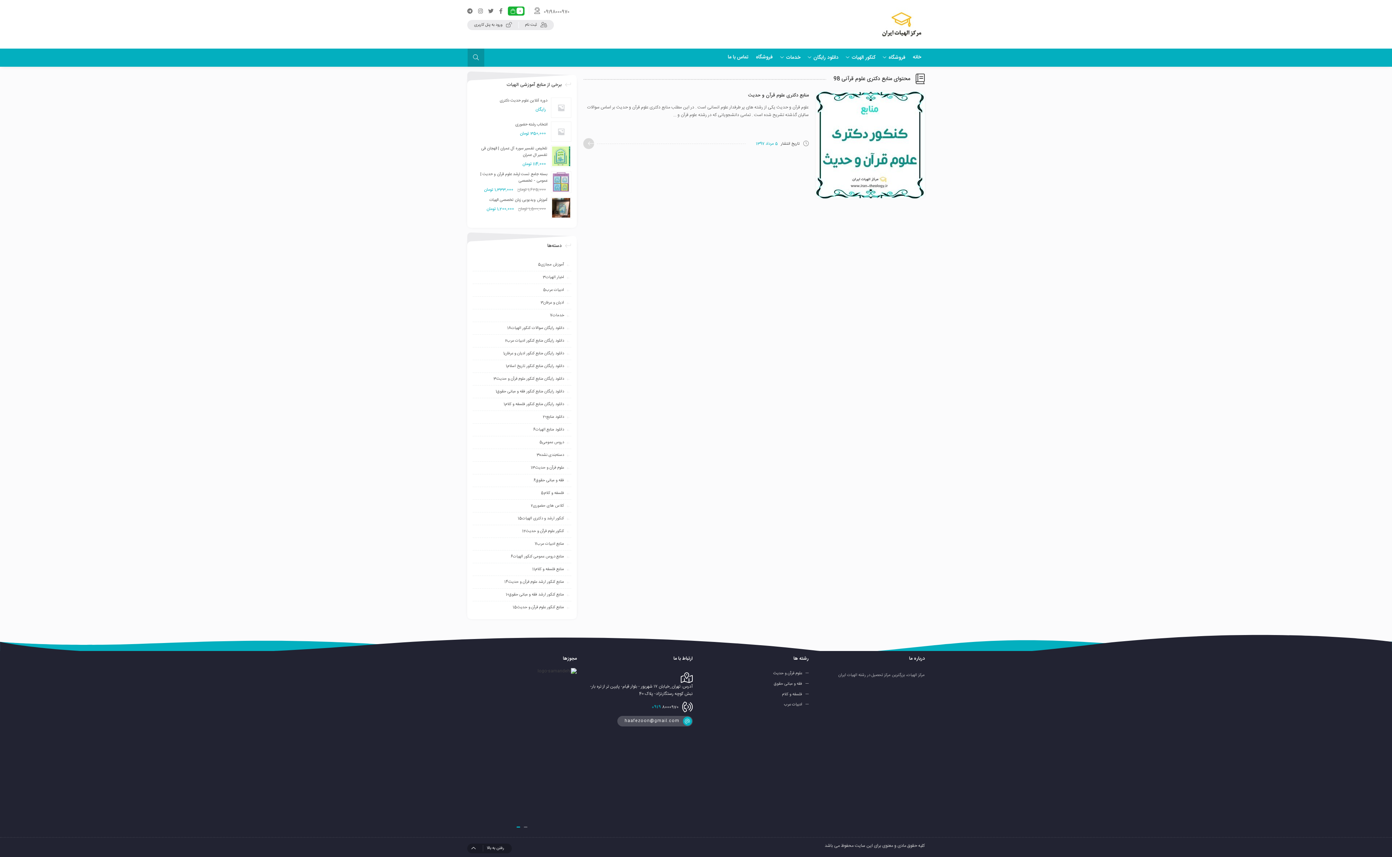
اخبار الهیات (553, 277)
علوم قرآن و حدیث (547, 468)
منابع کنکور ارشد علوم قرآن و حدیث (534, 582)
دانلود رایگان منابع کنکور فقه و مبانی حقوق (530, 391)
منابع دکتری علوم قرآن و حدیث (778, 95)
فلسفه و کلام (552, 493)
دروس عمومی (551, 442)
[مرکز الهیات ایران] (902, 24)
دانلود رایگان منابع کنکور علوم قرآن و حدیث (528, 379)
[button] (525, 827)
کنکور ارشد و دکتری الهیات (541, 518)
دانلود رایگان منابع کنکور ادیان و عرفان (533, 353)
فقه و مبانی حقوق (549, 480)
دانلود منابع (553, 417)
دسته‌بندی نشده (550, 455)
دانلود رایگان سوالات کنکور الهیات (535, 328)
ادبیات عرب (553, 290)
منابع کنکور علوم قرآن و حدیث (538, 607)
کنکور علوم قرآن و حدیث (543, 531)
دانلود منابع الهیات (548, 430)
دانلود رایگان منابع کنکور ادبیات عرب (534, 341)
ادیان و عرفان (552, 303)
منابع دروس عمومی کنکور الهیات (537, 556)
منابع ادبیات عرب (549, 544)
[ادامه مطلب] (588, 143)
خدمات (557, 315)
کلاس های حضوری (547, 506)
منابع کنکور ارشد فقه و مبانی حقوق (535, 595)
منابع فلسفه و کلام (548, 569)
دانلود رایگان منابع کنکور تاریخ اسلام (535, 366)
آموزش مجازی (551, 264)
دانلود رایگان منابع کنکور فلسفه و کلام (534, 404)
